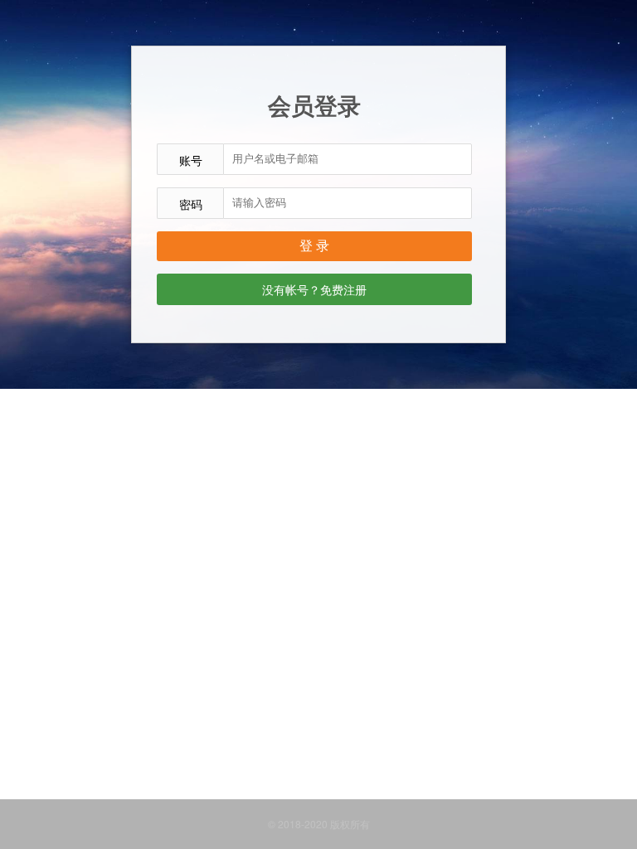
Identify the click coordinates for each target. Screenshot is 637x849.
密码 (190, 204)
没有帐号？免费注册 (314, 289)
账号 (190, 160)
